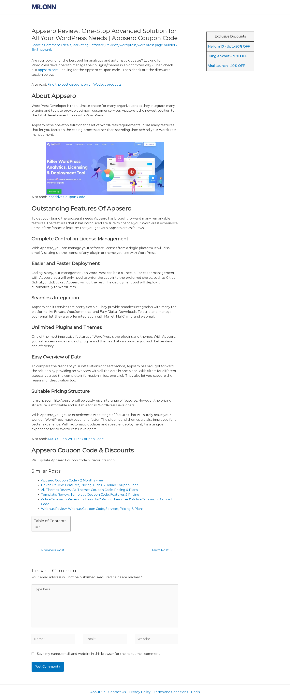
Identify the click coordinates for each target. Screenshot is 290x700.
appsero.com (48, 70)
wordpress (128, 45)
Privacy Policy (140, 692)
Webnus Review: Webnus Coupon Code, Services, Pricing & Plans (92, 509)
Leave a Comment (46, 45)
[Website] (156, 640)
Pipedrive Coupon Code (66, 197)
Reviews (111, 45)
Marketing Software (88, 45)
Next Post (162, 550)
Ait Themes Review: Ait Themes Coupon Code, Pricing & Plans (89, 490)
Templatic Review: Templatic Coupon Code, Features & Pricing (90, 494)
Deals (195, 692)
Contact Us (117, 692)
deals (67, 45)
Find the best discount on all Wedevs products (84, 84)
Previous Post (51, 550)
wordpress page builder (156, 45)
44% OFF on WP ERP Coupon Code (76, 439)
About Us (97, 692)
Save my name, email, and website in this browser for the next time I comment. (98, 654)
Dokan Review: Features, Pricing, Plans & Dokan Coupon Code (90, 485)
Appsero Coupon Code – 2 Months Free (72, 480)
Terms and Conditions (171, 692)
